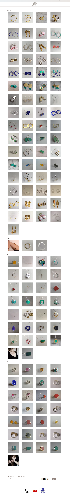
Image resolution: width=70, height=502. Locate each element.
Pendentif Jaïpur (41, 256)
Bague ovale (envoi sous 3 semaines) (42, 416)
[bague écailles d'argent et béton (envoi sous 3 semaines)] (27, 369)
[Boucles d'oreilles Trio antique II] (27, 33)
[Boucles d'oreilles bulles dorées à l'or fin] (13, 203)
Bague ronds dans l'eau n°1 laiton (42, 429)
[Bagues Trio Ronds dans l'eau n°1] (55, 408)
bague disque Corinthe (13, 377)
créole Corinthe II (41, 107)
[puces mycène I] (13, 151)
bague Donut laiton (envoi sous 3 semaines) (56, 442)
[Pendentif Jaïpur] (41, 261)
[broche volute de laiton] (41, 17)
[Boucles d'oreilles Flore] (55, 46)
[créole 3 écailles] (27, 190)
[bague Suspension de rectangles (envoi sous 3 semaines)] (13, 447)
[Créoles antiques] (41, 203)
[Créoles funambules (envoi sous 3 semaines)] (13, 125)
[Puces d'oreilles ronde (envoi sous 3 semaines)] (41, 164)
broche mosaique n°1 (56, 12)
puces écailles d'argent (56, 185)
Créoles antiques (41, 198)
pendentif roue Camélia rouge (27, 335)
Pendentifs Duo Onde (42, 322)
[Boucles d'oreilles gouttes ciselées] (27, 59)
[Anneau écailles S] (27, 382)
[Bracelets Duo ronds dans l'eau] (27, 245)
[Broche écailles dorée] (27, 17)
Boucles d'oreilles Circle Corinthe (14, 28)
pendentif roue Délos (56, 256)
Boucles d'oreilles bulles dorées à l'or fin (14, 198)
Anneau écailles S (27, 377)
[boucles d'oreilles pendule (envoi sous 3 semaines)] (55, 164)
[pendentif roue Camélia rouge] (27, 340)
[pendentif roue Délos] (55, 261)
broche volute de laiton (41, 12)
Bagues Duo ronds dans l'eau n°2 (14, 403)
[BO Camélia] (41, 33)
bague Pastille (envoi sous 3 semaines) (56, 416)
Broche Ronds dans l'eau (13, 12)
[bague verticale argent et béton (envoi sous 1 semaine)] (27, 395)
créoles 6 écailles (42, 185)
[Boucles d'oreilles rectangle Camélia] (13, 46)
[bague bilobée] (41, 408)
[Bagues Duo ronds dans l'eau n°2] (13, 408)
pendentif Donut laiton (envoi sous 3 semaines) (42, 335)
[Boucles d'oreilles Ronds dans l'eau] (27, 125)
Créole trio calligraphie (42, 172)
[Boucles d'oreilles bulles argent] (27, 46)
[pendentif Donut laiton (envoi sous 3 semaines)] (41, 340)
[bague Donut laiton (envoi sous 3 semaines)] (55, 447)
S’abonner (53, 479)
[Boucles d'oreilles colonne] (41, 46)
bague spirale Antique (42, 364)
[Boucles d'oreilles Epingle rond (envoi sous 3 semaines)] (41, 125)
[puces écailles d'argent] (55, 190)
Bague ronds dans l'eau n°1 (56, 377)
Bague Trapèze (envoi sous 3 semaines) (28, 416)
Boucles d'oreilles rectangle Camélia (14, 41)
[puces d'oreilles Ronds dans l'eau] (55, 125)
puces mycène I (14, 146)
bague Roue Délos (42, 377)
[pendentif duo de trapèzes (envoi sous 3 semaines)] (27, 353)
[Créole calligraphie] (55, 151)
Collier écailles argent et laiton (27, 256)
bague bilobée (42, 403)
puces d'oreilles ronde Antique (13, 54)
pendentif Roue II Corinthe (28, 322)
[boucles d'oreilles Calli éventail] (41, 59)
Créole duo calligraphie (27, 172)
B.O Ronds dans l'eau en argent (27, 146)
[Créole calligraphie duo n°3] (13, 177)
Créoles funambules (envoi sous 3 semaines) (13, 120)
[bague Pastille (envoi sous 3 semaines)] (55, 421)
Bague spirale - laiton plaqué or (27, 403)
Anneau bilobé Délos (56, 364)
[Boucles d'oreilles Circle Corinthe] (13, 33)
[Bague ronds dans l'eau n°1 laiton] (41, 434)
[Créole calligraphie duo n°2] (55, 177)
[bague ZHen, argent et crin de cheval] (13, 460)
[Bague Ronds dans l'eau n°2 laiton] (13, 434)
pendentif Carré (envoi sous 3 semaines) (14, 256)
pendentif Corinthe (14, 322)
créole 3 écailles (28, 185)
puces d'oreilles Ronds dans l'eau (56, 120)
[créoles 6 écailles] (41, 190)
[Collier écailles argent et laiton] (27, 261)
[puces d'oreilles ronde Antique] (13, 59)
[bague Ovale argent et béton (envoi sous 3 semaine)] (55, 395)
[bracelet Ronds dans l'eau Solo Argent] (41, 245)
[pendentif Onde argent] (55, 274)
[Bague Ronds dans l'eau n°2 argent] (55, 434)
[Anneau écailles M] (13, 369)
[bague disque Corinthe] (13, 382)
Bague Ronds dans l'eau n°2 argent (56, 429)
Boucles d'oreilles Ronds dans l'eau (28, 120)
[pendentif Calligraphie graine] (41, 274)
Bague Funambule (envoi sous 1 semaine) (42, 390)
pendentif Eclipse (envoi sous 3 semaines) (14, 335)
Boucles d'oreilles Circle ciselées (56, 54)
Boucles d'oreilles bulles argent (27, 41)
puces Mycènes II (41, 146)
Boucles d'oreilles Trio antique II (28, 28)
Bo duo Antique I (27, 198)
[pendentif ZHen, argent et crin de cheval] (13, 353)
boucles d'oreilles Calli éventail (41, 54)
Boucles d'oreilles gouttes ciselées (28, 54)
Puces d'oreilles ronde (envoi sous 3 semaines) (42, 159)
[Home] (1, 4)
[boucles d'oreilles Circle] (55, 216)
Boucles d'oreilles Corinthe (28, 107)
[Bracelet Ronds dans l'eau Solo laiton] (13, 245)
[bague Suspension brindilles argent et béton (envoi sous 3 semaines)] (13, 395)
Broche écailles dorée (28, 12)
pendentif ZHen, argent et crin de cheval (14, 348)
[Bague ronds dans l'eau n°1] (55, 382)
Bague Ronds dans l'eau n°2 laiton (14, 429)
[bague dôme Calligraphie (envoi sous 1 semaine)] (27, 434)
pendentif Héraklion (56, 335)
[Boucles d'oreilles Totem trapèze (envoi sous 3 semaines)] (55, 138)
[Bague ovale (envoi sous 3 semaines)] (41, 421)
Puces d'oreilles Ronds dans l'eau (14, 107)
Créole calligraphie (56, 146)
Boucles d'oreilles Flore (56, 41)
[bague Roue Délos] (41, 382)
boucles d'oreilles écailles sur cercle (14, 185)
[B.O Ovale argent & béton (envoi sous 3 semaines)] (27, 138)
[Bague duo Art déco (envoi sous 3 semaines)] (27, 447)
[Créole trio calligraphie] (41, 177)
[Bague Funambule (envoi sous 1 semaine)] (41, 395)
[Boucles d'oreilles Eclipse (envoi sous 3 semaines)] (13, 138)
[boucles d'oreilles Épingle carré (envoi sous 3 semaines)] (27, 164)
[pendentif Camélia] (27, 274)
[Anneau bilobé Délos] (55, 369)
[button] (65, 7)
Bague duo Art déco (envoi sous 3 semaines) (27, 442)
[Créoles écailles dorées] (13, 216)
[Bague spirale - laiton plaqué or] (27, 408)
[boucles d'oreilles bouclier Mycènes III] (13, 164)
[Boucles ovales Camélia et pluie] (41, 216)
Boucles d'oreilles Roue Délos (56, 28)
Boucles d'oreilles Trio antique (56, 198)
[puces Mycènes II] (41, 151)
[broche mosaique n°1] (55, 17)
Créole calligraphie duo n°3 (14, 172)
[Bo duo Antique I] (27, 203)
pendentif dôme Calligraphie (56, 322)
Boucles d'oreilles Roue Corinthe (56, 107)
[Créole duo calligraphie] (27, 177)
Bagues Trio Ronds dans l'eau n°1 (56, 403)
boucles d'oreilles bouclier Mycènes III (13, 159)
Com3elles (42, 495)
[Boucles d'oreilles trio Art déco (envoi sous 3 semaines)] (41, 138)
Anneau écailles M (13, 364)
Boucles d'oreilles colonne (42, 41)
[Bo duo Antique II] (27, 216)
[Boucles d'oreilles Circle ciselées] (55, 59)
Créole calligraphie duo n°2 (56, 172)
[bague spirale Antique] (41, 369)
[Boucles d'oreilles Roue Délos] (55, 33)
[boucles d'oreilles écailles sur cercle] (13, 190)
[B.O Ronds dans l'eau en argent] (27, 151)
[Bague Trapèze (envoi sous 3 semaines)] (27, 421)
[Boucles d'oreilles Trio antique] (55, 203)
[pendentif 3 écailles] (13, 274)
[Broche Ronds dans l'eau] (13, 17)
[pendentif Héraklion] (55, 340)
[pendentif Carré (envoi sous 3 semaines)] (13, 261)
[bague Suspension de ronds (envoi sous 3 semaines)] (13, 421)
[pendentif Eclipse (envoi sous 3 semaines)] (13, 340)
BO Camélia (42, 28)
